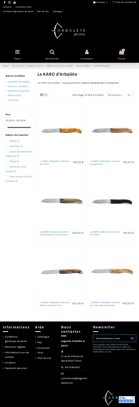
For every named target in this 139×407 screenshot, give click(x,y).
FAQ (39, 342)
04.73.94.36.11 (72, 367)
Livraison (7, 7)
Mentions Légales (15, 346)
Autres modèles (15, 75)
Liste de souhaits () (125, 2)
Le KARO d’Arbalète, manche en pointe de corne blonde (54, 233)
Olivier (14, 161)
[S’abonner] (132, 338)
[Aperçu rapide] (64, 156)
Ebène (14, 141)
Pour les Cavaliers (18, 86)
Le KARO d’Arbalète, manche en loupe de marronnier (104, 304)
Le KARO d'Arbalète (19, 81)
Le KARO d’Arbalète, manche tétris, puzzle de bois (54, 304)
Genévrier (16, 146)
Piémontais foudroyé (14, 97)
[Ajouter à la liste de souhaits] (59, 156)
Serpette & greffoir (19, 90)
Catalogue (57, 11)
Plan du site (43, 11)
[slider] (7, 127)
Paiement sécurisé (16, 368)
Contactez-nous (23, 7)
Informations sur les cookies (17, 355)
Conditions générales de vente (18, 11)
